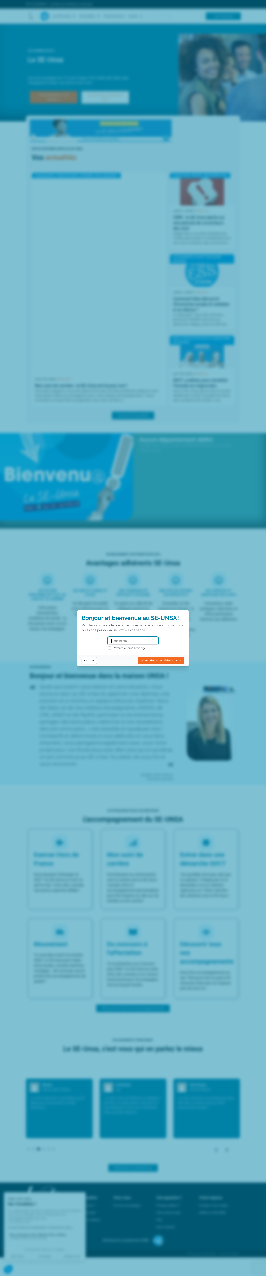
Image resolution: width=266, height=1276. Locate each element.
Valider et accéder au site (163, 660)
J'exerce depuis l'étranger (130, 648)
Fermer (89, 660)
